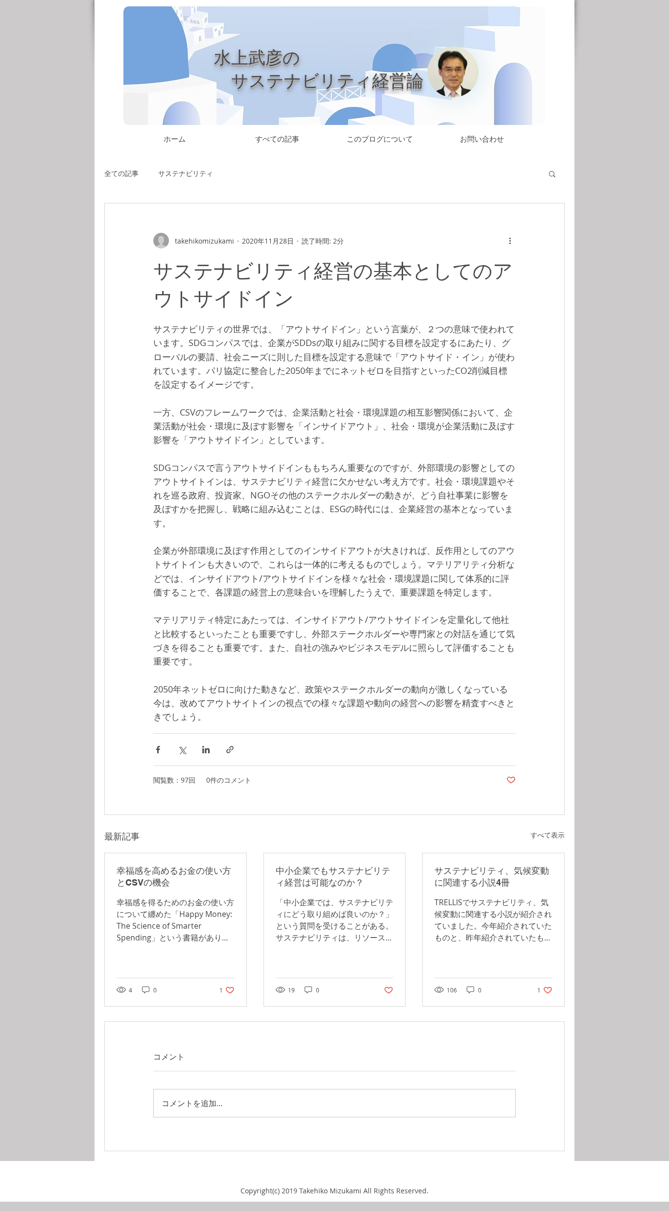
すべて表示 (547, 835)
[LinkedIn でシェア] (206, 749)
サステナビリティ (185, 173)
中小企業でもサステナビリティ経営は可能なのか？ (333, 876)
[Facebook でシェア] (158, 749)
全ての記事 (121, 173)
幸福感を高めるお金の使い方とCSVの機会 (174, 876)
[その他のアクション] (510, 241)
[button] (552, 173)
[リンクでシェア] (230, 749)
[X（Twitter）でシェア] (182, 749)
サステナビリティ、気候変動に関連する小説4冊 (491, 876)
